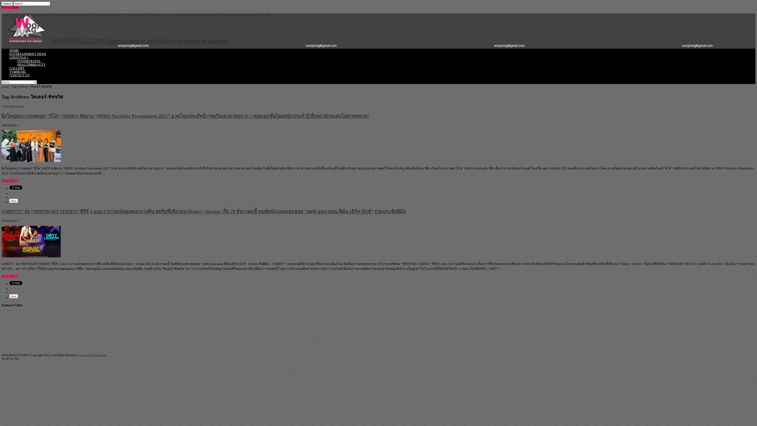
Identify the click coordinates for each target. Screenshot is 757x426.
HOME (14, 50)
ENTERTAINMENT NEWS (27, 54)
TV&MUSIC (17, 71)
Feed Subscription (13, 106)
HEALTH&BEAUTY (31, 64)
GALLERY (16, 68)
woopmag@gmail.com (92, 355)
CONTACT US (19, 75)
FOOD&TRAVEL (29, 61)
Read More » (10, 180)
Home (5, 86)
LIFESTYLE (19, 57)
